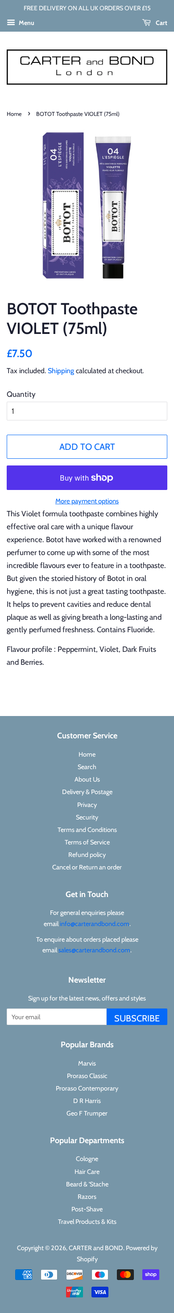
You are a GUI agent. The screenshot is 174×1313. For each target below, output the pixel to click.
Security (87, 817)
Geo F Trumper (87, 1113)
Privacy (87, 805)
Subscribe (137, 1018)
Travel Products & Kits (87, 1222)
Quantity (21, 394)
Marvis (87, 1063)
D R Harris (87, 1101)
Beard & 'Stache (87, 1184)
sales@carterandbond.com (94, 950)
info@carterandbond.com (94, 924)
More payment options (87, 501)
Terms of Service (87, 842)
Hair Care (87, 1172)
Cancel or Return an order (87, 867)
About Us (87, 779)
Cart (160, 23)
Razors (87, 1197)
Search (87, 767)
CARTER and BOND (96, 1248)
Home (14, 114)
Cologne (87, 1159)
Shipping (61, 370)
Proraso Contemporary (87, 1088)
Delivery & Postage (87, 792)
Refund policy (87, 855)
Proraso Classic (87, 1076)
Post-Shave (87, 1209)
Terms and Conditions (87, 830)
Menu (25, 23)
